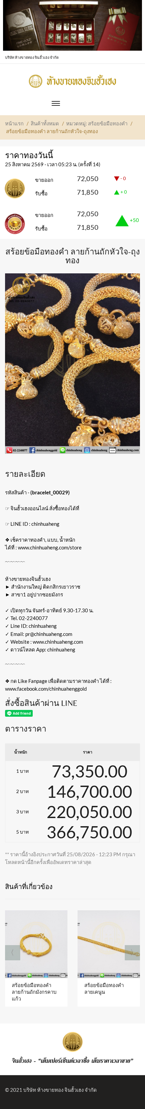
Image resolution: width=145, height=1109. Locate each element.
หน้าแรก (14, 123)
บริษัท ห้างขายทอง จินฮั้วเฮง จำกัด (60, 1090)
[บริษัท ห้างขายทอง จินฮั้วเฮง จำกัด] (72, 79)
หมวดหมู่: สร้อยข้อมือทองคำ (96, 123)
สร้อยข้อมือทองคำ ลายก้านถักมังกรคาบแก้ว (34, 992)
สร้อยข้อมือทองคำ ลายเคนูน (104, 988)
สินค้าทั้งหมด (45, 123)
